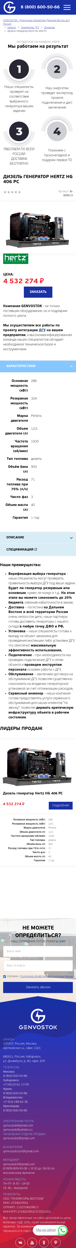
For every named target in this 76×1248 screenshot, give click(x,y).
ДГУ (42, 330)
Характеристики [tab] (20, 366)
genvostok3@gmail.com (19, 1164)
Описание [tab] (15, 537)
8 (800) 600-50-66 (15, 1093)
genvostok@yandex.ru (18, 1130)
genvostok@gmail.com (18, 1125)
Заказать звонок (38, 987)
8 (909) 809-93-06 (15, 1168)
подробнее (60, 805)
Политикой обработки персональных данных (46, 976)
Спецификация (19, 549)
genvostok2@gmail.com (19, 1138)
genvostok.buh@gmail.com (21, 1151)
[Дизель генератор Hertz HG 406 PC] (38, 227)
